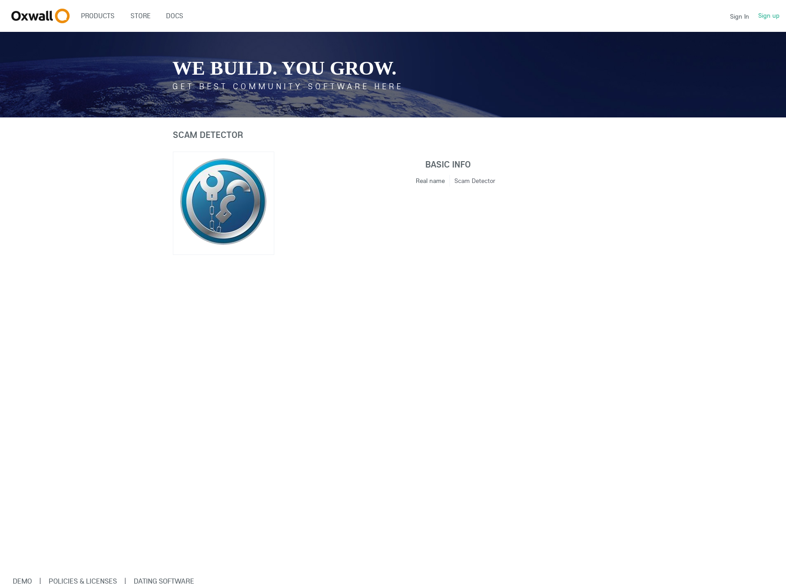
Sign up (769, 15)
